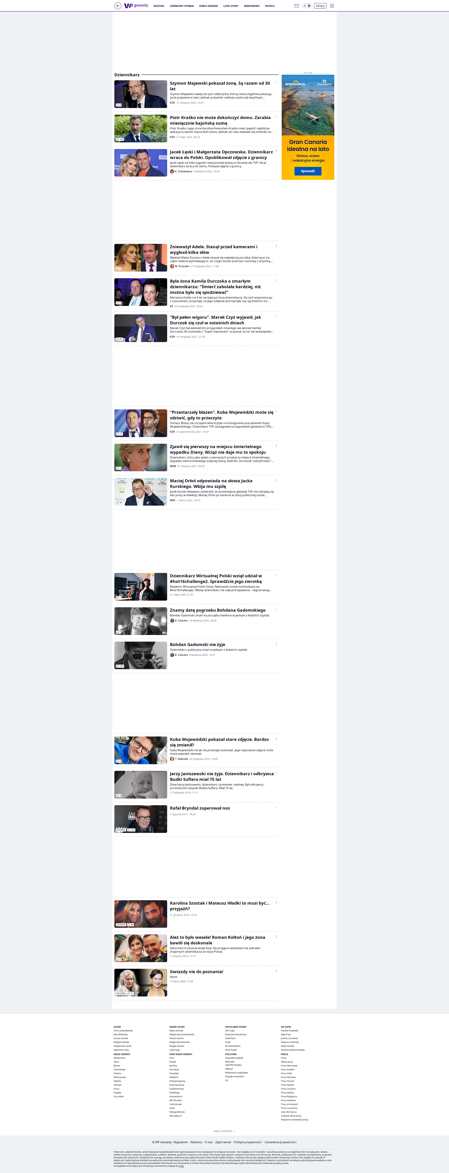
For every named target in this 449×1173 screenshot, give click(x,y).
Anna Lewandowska (123, 1030)
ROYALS (270, 6)
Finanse (117, 1073)
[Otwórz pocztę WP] (297, 6)
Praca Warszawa (289, 1065)
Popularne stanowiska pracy (294, 1119)
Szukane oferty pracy (291, 1115)
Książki (172, 1061)
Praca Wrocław (288, 1077)
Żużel (172, 1108)
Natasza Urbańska (290, 1042)
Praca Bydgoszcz (289, 1096)
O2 (226, 1080)
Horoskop (174, 1069)
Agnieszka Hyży (121, 1049)
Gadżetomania (176, 1088)
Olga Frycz (286, 1034)
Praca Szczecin (288, 1088)
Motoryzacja (120, 1077)
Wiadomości (120, 1057)
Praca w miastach (289, 1104)
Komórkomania (176, 1084)
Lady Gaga (174, 1049)
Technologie (119, 1069)
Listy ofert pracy (289, 1111)
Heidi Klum (230, 1038)
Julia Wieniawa (121, 1034)
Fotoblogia (174, 1092)
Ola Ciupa (230, 1030)
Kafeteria (173, 1077)
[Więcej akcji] (276, 82)
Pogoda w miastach (234, 1076)
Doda (227, 1042)
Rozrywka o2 (175, 1115)
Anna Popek (231, 1049)
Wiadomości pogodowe (236, 1072)
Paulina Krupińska (289, 1030)
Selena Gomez (176, 1038)
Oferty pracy (287, 1061)
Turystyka (174, 1073)
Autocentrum (175, 1096)
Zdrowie (118, 1084)
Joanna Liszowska (289, 1038)
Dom (171, 1057)
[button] (306, 6)
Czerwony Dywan (182, 6)
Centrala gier (175, 1104)
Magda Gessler (176, 1045)
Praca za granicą (289, 1108)
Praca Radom (287, 1084)
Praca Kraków (287, 1069)
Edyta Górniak (176, 1030)
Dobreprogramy (177, 1081)
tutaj (181, 1165)
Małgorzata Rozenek (179, 1042)
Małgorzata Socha (122, 1045)
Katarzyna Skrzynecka (236, 1034)
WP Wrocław (175, 1100)
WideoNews (252, 6)
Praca (116, 1088)
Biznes (117, 1065)
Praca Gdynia (287, 1092)
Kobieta (117, 1081)
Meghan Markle (121, 1042)
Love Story (230, 6)
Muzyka (159, 6)
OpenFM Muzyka (233, 1064)
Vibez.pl (229, 1068)
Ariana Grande (121, 1038)
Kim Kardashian (232, 1045)
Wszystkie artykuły (234, 1057)
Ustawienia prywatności (279, 1142)
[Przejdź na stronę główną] (118, 8)
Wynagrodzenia (177, 1111)
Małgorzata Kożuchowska (181, 1034)
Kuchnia (173, 1065)
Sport (116, 1061)
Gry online (119, 1096)
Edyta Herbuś (287, 1045)
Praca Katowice (288, 1100)
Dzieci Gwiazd (208, 6)
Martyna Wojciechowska (293, 1049)
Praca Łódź (286, 1073)
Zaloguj (320, 5)
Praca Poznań (287, 1081)
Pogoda (117, 1092)
